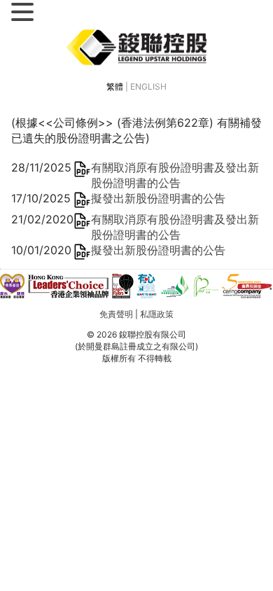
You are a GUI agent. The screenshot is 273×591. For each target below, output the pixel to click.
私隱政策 (157, 314)
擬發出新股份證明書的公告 (158, 198)
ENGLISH (148, 86)
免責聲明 (116, 314)
